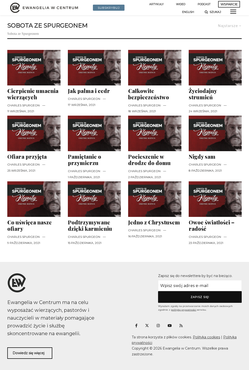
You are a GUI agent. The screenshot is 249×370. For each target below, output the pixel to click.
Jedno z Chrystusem (154, 222)
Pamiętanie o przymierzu (84, 159)
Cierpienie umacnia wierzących (32, 94)
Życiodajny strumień (203, 94)
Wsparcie (229, 4)
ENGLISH (188, 12)
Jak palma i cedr (89, 91)
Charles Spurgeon (23, 105)
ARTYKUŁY (156, 4)
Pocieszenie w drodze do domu (149, 159)
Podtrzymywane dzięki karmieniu (90, 225)
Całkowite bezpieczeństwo (148, 94)
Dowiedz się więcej (28, 353)
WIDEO (180, 4)
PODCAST (204, 4)
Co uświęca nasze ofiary (29, 225)
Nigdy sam (202, 156)
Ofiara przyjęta (27, 156)
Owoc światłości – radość (211, 225)
